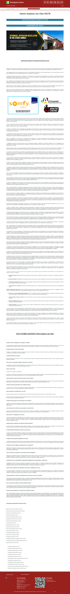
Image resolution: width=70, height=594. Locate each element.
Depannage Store (49, 580)
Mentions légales (9, 574)
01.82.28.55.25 (24, 586)
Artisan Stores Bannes (10, 5)
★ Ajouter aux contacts (51, 581)
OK (54, 591)
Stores (62, 5)
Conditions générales (25, 574)
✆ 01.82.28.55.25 (53, 2)
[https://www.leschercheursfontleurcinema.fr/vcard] (40, 582)
